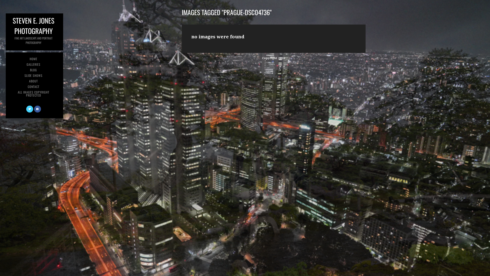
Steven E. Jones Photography (33, 30)
